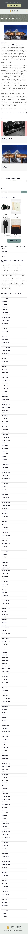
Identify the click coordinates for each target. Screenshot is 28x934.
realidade (20, 280)
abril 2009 (4, 850)
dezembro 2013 (6, 698)
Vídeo (3, 256)
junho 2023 (5, 388)
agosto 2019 (5, 513)
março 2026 (5, 306)
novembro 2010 (6, 799)
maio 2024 (4, 366)
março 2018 (5, 559)
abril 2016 (4, 622)
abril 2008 (4, 883)
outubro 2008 (5, 867)
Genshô (15, 272)
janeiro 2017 (5, 597)
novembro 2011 (6, 766)
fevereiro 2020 (5, 497)
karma (7, 275)
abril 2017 (4, 589)
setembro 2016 (6, 608)
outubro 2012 (5, 736)
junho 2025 (5, 331)
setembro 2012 (6, 739)
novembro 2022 (6, 407)
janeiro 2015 (5, 663)
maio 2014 (4, 685)
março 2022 (5, 429)
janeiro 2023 (5, 402)
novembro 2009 (6, 831)
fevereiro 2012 (5, 758)
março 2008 (5, 886)
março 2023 (5, 396)
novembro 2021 (6, 440)
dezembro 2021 (6, 437)
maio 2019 (4, 521)
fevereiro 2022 (5, 432)
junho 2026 (5, 298)
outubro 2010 (5, 801)
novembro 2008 (6, 864)
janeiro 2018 (5, 565)
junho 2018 (5, 551)
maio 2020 (4, 489)
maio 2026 (4, 301)
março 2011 (5, 788)
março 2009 (5, 853)
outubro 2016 (5, 606)
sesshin (7, 285)
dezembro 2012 (6, 731)
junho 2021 (5, 453)
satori (3, 285)
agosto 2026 (5, 296)
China (3, 267)
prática (15, 280)
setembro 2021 (6, 445)
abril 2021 (4, 459)
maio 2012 (4, 750)
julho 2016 (5, 614)
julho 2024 (5, 361)
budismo (11, 265)
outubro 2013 (5, 704)
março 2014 (5, 690)
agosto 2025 (5, 326)
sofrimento (12, 285)
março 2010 (5, 821)
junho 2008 (5, 878)
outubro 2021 (5, 442)
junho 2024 (5, 364)
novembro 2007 (6, 897)
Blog (6, 18)
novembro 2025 (6, 317)
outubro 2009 (5, 834)
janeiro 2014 (5, 695)
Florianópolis (10, 272)
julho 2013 (5, 712)
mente (3, 278)
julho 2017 (5, 581)
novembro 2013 (6, 701)
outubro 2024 (5, 353)
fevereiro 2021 (5, 464)
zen (2, 288)
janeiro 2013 (5, 728)
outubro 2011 (5, 769)
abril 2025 (4, 336)
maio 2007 (4, 913)
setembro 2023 (6, 380)
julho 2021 (5, 451)
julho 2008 (5, 875)
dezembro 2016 (6, 600)
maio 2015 (4, 652)
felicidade (4, 272)
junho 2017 (5, 584)
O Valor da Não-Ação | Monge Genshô (12, 178)
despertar (20, 267)
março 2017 (5, 592)
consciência (14, 267)
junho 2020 (5, 486)
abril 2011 (4, 785)
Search (24, 191)
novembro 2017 (6, 570)
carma (21, 265)
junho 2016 (5, 617)
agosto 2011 (5, 774)
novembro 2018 (6, 538)
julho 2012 (5, 744)
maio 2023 (4, 391)
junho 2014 (5, 682)
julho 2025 (5, 328)
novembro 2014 (6, 668)
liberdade (16, 275)
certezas (3, 112)
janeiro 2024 (5, 372)
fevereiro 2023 (5, 399)
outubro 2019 (5, 508)
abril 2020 (4, 491)
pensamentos (9, 280)
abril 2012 (4, 753)
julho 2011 (5, 777)
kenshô (11, 275)
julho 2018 (5, 549)
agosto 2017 (5, 578)
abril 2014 (4, 687)
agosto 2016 (5, 611)
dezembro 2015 (6, 633)
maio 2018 (4, 554)
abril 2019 (4, 524)
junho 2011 (5, 780)
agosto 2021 (5, 448)
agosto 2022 (5, 415)
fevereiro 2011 (5, 791)
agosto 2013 (5, 709)
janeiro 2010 (5, 826)
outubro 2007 (5, 899)
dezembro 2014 (6, 665)
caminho (16, 265)
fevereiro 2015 (5, 660)
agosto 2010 (5, 807)
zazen (25, 285)
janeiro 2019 (5, 532)
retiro (25, 280)
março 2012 (5, 755)
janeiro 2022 (5, 434)
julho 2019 (5, 516)
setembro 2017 (6, 576)
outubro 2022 (5, 410)
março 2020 (5, 494)
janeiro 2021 (5, 467)
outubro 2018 (5, 540)
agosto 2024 (5, 358)
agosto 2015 (5, 644)
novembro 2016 (6, 603)
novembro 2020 (6, 472)
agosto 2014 (5, 676)
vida (21, 285)
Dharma (3, 270)
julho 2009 (5, 842)
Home (2, 18)
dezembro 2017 (6, 568)
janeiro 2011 (5, 793)
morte (21, 278)
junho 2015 (5, 649)
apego (3, 265)
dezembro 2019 (6, 502)
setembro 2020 (6, 478)
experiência (18, 270)
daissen (17, 42)
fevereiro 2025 (5, 342)
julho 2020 (5, 483)
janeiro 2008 (5, 891)
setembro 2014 (6, 674)
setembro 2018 (6, 543)
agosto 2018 (5, 546)
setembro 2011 (6, 772)
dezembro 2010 (6, 796)
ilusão (3, 275)
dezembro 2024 (6, 347)
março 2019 (5, 527)
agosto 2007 (5, 905)
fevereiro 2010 (5, 823)
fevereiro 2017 (5, 595)
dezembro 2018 (6, 535)
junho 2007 (5, 910)
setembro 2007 (6, 902)
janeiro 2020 (5, 500)
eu (14, 270)
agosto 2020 (5, 481)
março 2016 (5, 625)
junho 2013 (5, 714)
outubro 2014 (5, 671)
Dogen (8, 270)
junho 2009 (5, 845)
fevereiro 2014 (5, 693)
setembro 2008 (6, 869)
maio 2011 (4, 782)
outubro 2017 (5, 573)
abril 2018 (4, 557)
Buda (7, 265)
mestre (7, 278)
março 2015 (5, 657)
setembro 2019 (6, 510)
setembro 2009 (6, 837)
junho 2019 (5, 519)
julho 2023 (5, 385)
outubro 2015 (5, 638)
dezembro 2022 (6, 404)
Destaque (10, 42)
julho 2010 (5, 810)
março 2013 (5, 723)
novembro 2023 (6, 374)
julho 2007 (5, 908)
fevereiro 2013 (5, 725)
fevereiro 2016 (5, 627)
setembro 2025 (6, 323)
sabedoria (4, 283)
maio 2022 (4, 423)
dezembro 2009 (6, 829)
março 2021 (5, 461)
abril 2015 (4, 655)
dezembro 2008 (6, 861)
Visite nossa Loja (14, 240)
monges (16, 278)
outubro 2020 (5, 475)
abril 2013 (4, 720)
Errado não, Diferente (7, 138)
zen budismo (7, 288)
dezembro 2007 (6, 894)
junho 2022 (5, 421)
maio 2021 (4, 456)
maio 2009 (4, 848)
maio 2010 (4, 815)
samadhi (17, 283)
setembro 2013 (6, 706)
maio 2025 (4, 334)
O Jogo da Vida (5, 166)
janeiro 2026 (5, 312)
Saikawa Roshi (10, 283)
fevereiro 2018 (5, 562)
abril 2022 (4, 426)
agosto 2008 (5, 872)
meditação (22, 275)
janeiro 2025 (5, 345)
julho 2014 (5, 679)
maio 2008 (4, 880)
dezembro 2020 (6, 470)
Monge (11, 278)
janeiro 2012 (5, 761)
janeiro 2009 (5, 859)
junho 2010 (5, 812)
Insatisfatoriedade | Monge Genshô (16, 181)
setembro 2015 (6, 641)
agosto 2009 (5, 840)
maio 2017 (4, 587)
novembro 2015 (6, 636)
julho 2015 (5, 646)
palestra (3, 280)
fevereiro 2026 (5, 309)
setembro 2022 (6, 413)
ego (11, 270)
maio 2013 (4, 717)
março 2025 (5, 339)
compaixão (8, 267)
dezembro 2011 (6, 763)
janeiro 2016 (5, 630)
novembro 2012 (6, 733)
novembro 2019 (6, 505)
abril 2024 (4, 369)
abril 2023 (4, 394)
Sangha (21, 283)
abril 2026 (4, 304)
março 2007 (5, 918)
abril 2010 (4, 818)
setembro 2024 (6, 355)
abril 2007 (4, 916)
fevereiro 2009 (5, 856)
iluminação (21, 272)
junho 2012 (5, 747)
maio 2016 (4, 619)
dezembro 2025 (6, 315)
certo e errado (9, 112)
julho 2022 (5, 418)
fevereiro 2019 (5, 529)
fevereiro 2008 (5, 889)
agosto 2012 (5, 742)
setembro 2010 (6, 804)
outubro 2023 (5, 377)
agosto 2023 (5, 383)
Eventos (4, 253)
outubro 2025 (5, 320)
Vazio (18, 285)
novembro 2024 (6, 350)
